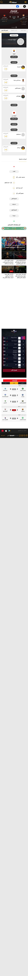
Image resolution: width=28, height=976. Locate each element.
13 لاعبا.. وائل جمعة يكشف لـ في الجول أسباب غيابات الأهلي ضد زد (8, 276)
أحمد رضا (24, 22)
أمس (22, 383)
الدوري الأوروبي (23, 414)
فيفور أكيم (24, 24)
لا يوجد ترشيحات (12, 39)
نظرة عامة (23, 30)
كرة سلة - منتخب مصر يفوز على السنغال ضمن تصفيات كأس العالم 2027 (20, 276)
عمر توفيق (3, 21)
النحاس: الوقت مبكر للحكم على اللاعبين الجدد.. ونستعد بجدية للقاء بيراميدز (7, 262)
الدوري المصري (23, 385)
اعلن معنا (3, 435)
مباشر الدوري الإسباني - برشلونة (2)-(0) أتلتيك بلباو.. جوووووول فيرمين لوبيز (14, 247)
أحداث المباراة (14, 30)
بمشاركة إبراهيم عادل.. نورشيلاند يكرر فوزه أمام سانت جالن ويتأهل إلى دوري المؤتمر (20, 262)
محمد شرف (3, 18)
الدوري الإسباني (23, 406)
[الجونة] (23, 15)
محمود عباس (25, 21)
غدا (5, 383)
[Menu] (25, 2)
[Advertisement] (14, 304)
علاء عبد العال (22, 18)
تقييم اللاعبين (4, 30)
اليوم (14, 383)
